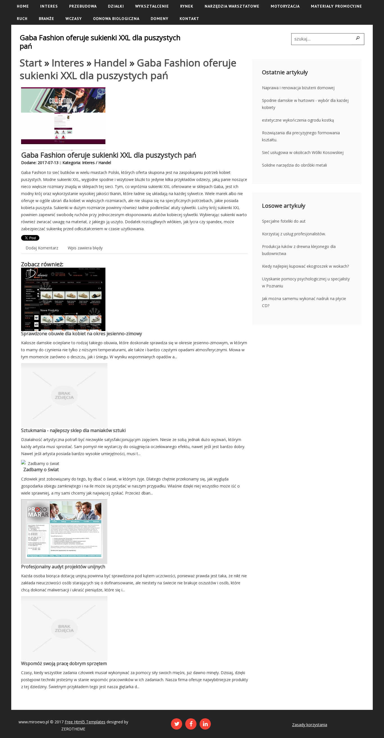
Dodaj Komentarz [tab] (42, 248)
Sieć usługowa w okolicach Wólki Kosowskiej (303, 152)
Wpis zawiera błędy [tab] (85, 248)
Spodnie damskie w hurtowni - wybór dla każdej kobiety (305, 104)
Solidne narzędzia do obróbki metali (294, 165)
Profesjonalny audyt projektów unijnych (63, 566)
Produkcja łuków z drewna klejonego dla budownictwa (299, 250)
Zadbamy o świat (40, 469)
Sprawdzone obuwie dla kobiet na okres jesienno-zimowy (81, 333)
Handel (110, 62)
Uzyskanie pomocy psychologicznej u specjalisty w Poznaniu (306, 282)
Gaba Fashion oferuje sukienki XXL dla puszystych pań (128, 69)
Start (31, 62)
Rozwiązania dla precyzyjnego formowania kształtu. (301, 136)
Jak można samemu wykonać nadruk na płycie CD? (304, 302)
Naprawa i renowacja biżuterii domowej (298, 87)
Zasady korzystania (309, 724)
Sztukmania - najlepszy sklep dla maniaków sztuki (73, 430)
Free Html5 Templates (85, 721)
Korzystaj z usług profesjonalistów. (294, 233)
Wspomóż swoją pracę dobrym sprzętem (64, 663)
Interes (68, 62)
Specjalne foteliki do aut (284, 221)
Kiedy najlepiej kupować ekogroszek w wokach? (305, 266)
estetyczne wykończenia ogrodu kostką (298, 120)
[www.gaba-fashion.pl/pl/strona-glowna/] (63, 90)
